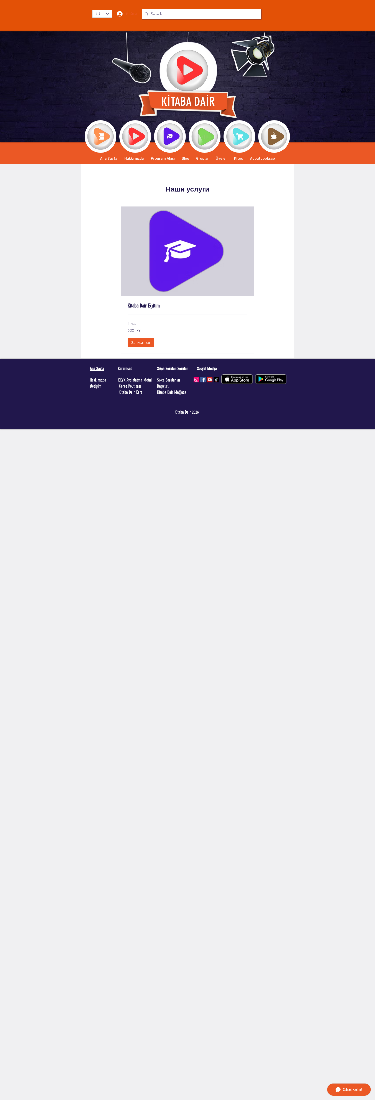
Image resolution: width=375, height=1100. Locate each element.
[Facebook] (203, 379)
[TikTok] (216, 379)
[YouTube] (209, 379)
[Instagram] (196, 379)
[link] (187, 305)
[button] (141, 342)
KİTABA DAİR (188, 101)
